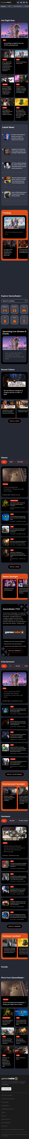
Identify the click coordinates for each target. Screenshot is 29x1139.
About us (3, 1115)
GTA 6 (9, 6)
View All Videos (15, 421)
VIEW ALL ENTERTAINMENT (14, 774)
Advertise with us (5, 1119)
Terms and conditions (6, 1095)
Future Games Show (17, 6)
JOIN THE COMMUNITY (14, 650)
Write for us (4, 1126)
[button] (26, 2)
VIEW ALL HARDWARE (14, 926)
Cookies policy (5, 1105)
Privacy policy (4, 1102)
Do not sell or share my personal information (12, 1129)
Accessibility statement (7, 1109)
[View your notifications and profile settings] (24, 2)
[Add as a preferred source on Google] (6, 1088)
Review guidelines (5, 1122)
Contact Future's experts (7, 1098)
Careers (3, 1112)
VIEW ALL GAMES (14, 567)
